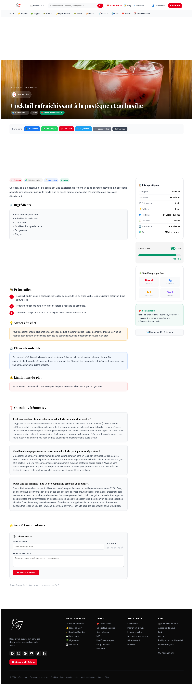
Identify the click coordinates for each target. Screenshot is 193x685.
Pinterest (66, 129)
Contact (161, 636)
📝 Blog (127, 5)
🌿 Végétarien (72, 640)
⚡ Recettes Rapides (75, 632)
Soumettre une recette (137, 636)
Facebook (32, 129)
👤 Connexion (158, 5)
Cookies (54, 677)
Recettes (23, 87)
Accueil (14, 87)
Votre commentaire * (22, 553)
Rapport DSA (103, 677)
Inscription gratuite (136, 628)
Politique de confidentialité (170, 640)
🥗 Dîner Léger (73, 636)
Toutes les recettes (75, 623)
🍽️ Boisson (16, 180)
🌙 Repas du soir (62, 13)
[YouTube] (31, 653)
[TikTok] (38, 653)
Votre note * (112, 543)
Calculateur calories (105, 628)
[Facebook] (12, 653)
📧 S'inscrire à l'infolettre (23, 662)
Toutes (12, 13)
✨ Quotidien (51, 180)
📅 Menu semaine (142, 13)
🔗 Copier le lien (102, 129)
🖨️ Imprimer (120, 129)
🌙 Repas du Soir (74, 628)
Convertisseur (102, 632)
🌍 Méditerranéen (33, 180)
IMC (98, 636)
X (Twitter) (83, 129)
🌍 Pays (115, 13)
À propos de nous (166, 628)
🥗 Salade (47, 13)
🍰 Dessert (90, 13)
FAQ (160, 632)
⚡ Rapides (23, 13)
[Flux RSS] (44, 653)
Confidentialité (72, 677)
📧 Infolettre (138, 5)
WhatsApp (49, 129)
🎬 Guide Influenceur (168, 623)
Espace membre (135, 632)
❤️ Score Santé (114, 5)
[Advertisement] (53, 39)
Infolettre (100, 648)
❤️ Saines (126, 13)
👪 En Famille (72, 644)
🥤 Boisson (103, 13)
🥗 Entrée (78, 13)
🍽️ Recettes (37, 6)
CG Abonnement (166, 653)
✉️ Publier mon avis (26, 573)
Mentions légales (166, 644)
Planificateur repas (105, 640)
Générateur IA (133, 640)
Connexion (132, 623)
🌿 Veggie (35, 13)
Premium (131, 644)
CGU (160, 648)
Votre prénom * (20, 541)
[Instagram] (18, 653)
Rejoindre (175, 5)
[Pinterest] (25, 653)
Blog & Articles (103, 644)
